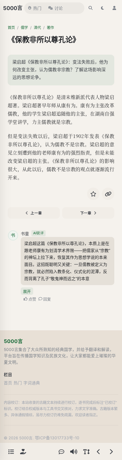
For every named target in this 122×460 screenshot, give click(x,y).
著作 (50, 27)
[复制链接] (108, 194)
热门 (37, 8)
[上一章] (98, 451)
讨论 (58, 8)
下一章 (86, 213)
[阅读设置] (86, 451)
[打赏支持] (23, 451)
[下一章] (111, 451)
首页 (11, 27)
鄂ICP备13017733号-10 (57, 437)
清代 (37, 27)
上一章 (36, 213)
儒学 (24, 27)
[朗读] (74, 451)
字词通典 (31, 383)
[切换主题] (102, 8)
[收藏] (93, 194)
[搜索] (90, 8)
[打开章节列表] (11, 451)
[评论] (61, 451)
